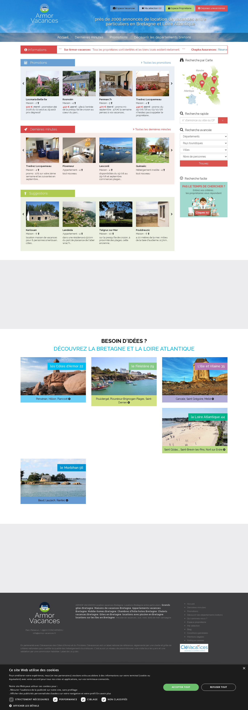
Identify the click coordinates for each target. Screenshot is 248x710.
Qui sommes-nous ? (197, 618)
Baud (41, 500)
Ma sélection (193, 625)
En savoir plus (103, 693)
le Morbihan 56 (71, 468)
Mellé (207, 398)
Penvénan (41, 398)
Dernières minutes (89, 37)
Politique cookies (195, 640)
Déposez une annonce (212, 8)
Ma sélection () (152, 8)
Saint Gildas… (171, 449)
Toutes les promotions (156, 62)
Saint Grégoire (194, 398)
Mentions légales (195, 637)
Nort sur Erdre (214, 449)
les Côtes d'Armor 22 (66, 366)
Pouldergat (102, 398)
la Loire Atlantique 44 (208, 417)
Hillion (52, 398)
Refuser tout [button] (218, 687)
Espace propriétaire (196, 622)
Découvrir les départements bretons (162, 37)
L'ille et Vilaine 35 (211, 366)
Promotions (119, 37)
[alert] (124, 687)
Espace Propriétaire (180, 8)
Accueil (62, 37)
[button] (83, 705)
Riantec (61, 500)
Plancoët (62, 398)
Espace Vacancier (125, 8)
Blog (189, 629)
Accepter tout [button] (181, 687)
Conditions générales (197, 633)
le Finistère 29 (142, 366)
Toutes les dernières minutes (152, 129)
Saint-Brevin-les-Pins (192, 449)
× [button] (244, 668)
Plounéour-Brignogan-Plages (127, 398)
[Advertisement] (124, 294)
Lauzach (50, 500)
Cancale (180, 398)
